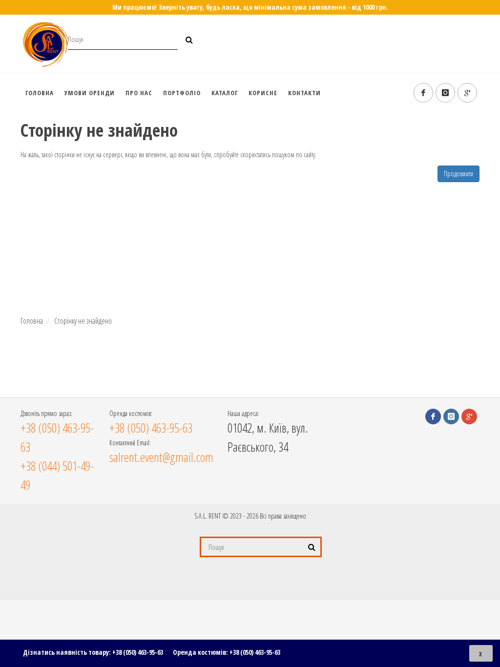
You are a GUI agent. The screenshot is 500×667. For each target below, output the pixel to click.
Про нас (138, 92)
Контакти (304, 92)
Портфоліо (182, 92)
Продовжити (458, 173)
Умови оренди (89, 92)
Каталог (224, 92)
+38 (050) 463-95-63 (137, 652)
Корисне (263, 92)
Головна (39, 92)
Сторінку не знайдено (83, 320)
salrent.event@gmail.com (161, 457)
